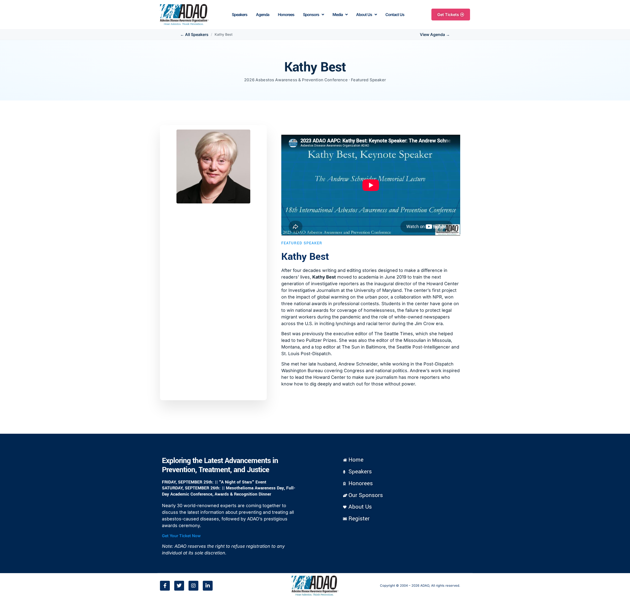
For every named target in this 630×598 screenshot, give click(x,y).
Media (337, 14)
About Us (364, 14)
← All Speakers (194, 34)
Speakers (239, 14)
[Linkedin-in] (208, 586)
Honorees (286, 14)
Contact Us (394, 14)
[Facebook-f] (165, 586)
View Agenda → (435, 34)
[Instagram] (193, 586)
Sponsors (311, 14)
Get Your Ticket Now (181, 535)
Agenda (262, 14)
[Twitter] (179, 586)
